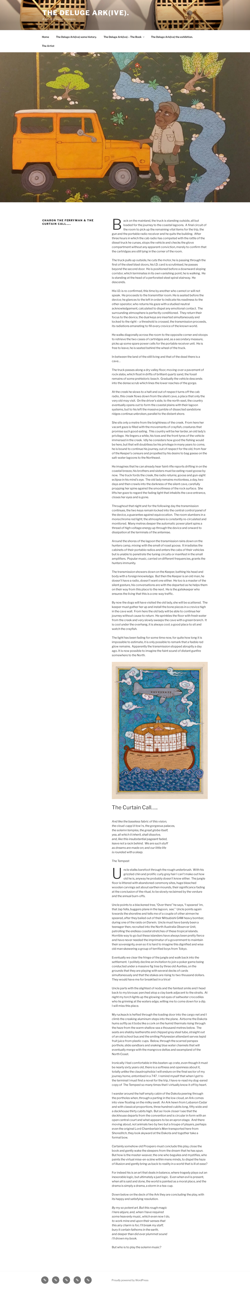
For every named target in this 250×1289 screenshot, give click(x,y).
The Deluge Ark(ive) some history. (76, 36)
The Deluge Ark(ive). (85, 13)
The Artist (48, 45)
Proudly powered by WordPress (130, 1280)
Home (45, 36)
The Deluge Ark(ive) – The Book (122, 36)
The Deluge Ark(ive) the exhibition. (172, 36)
